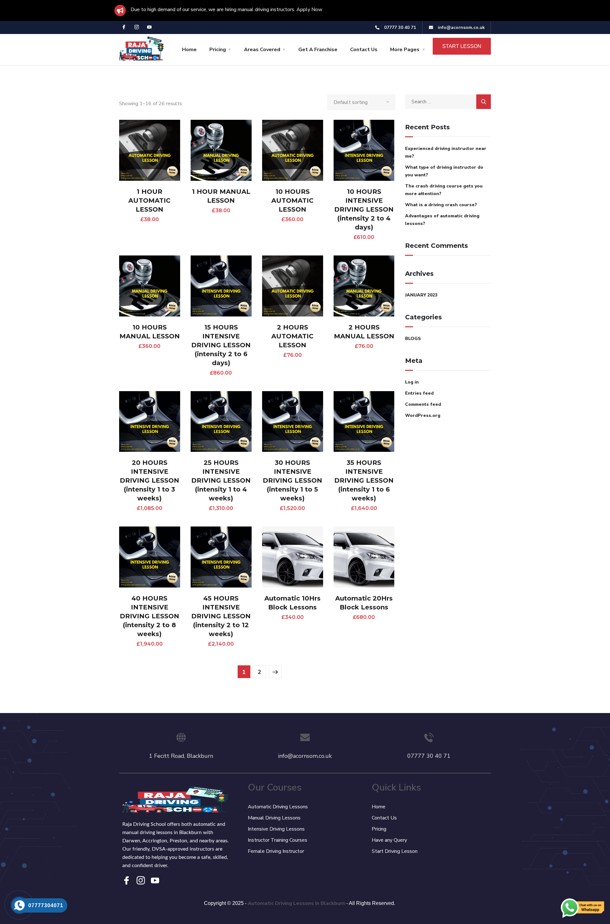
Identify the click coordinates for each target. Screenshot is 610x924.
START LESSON (461, 46)
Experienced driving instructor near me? (445, 152)
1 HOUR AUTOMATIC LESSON (149, 200)
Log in (412, 382)
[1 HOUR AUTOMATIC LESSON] (149, 150)
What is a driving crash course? (441, 205)
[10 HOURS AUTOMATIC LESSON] (292, 150)
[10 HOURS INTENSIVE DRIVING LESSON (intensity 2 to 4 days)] (364, 150)
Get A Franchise (317, 49)
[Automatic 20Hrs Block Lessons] (364, 557)
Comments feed (423, 404)
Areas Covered (262, 49)
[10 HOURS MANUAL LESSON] (149, 285)
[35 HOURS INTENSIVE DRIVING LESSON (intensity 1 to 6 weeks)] (364, 421)
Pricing (217, 49)
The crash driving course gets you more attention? (444, 190)
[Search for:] (448, 101)
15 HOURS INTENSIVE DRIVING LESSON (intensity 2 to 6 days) (221, 345)
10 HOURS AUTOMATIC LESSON (292, 200)
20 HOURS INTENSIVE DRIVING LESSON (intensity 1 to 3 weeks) (149, 480)
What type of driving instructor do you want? (444, 171)
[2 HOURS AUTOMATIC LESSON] (292, 285)
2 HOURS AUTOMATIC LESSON (292, 336)
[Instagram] (136, 27)
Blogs (413, 339)
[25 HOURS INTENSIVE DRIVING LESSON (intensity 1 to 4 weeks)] (221, 421)
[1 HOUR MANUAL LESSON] (221, 150)
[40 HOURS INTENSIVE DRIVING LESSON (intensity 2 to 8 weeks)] (149, 557)
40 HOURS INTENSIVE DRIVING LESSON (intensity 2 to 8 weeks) (149, 616)
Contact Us (363, 49)
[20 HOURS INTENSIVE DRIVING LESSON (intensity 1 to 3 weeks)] (149, 421)
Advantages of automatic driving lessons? (442, 220)
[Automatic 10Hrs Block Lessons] (292, 557)
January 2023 (421, 295)
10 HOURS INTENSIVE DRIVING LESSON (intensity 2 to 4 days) (364, 209)
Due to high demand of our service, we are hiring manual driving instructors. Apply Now (226, 9)
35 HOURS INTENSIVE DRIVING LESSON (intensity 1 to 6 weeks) (364, 480)
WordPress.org (422, 415)
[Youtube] (149, 27)
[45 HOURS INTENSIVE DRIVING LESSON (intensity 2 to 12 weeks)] (221, 557)
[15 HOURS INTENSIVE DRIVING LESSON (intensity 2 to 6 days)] (221, 285)
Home (189, 49)
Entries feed (419, 393)
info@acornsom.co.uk (305, 756)
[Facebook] (124, 27)
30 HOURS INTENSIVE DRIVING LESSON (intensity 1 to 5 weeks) (292, 480)
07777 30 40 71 (429, 756)
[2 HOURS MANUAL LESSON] (364, 285)
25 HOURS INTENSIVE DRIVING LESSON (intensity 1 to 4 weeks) (221, 480)
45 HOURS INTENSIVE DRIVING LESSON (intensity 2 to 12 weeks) (221, 616)
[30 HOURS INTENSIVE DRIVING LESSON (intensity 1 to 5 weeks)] (292, 421)
